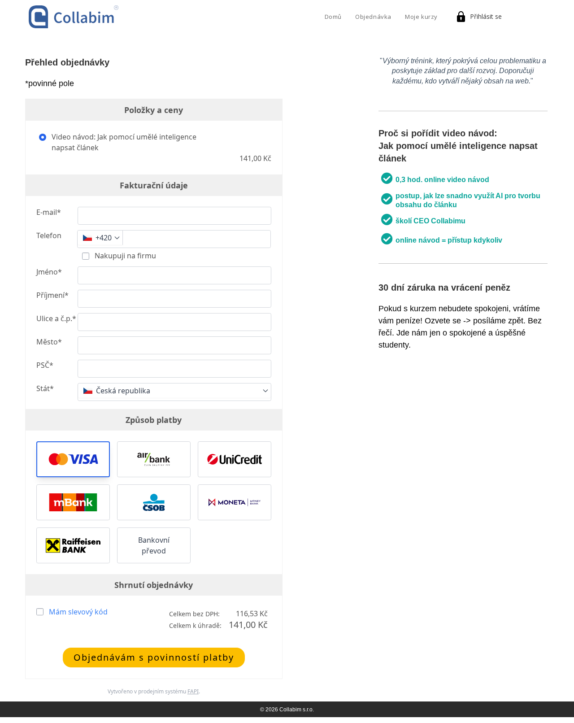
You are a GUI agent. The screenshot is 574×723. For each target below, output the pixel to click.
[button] (73, 459)
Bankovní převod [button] (154, 545)
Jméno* (49, 272)
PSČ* (44, 365)
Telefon (48, 235)
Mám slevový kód (78, 612)
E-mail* (48, 212)
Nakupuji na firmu (124, 256)
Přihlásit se (486, 16)
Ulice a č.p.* (56, 318)
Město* (49, 342)
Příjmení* (52, 295)
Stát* (45, 388)
